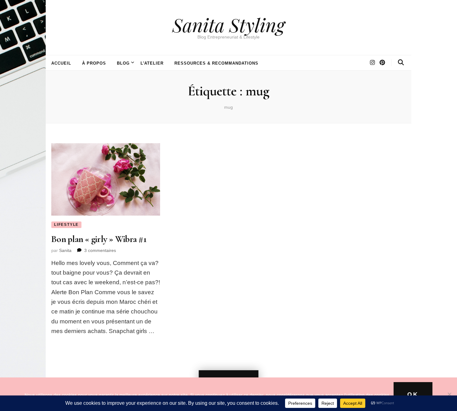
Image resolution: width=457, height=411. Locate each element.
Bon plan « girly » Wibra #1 (98, 239)
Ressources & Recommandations (216, 63)
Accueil (61, 63)
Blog (123, 63)
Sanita (65, 250)
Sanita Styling (228, 24)
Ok (413, 394)
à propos (94, 63)
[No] (449, 394)
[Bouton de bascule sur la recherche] (401, 62)
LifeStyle (66, 224)
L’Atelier (152, 63)
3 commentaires (100, 250)
